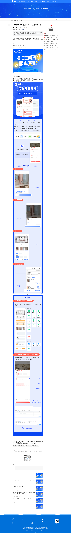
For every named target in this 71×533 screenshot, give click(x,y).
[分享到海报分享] (9, 47)
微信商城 (24, 446)
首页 (29, 1)
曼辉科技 (51, 27)
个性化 (28, 445)
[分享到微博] (9, 38)
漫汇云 (28, 530)
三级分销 (31, 446)
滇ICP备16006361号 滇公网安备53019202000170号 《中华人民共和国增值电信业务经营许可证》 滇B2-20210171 (35, 528)
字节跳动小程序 (20, 446)
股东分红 (37, 446)
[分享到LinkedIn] (9, 44)
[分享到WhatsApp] (9, 46)
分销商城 (40, 1)
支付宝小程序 (25, 445)
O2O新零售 (48, 1)
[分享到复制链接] (9, 33)
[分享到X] (9, 42)
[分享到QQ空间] (9, 34)
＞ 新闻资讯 (17, 20)
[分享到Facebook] (9, 41)
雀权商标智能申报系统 (39, 530)
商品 (21, 445)
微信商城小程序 (15, 446)
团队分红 (34, 446)
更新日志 (52, 1)
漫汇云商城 (27, 446)
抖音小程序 (19, 445)
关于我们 (56, 1)
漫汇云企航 (43, 530)
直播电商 (36, 1)
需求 (15, 445)
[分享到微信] (9, 39)
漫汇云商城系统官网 (31, 530)
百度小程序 (36, 445)
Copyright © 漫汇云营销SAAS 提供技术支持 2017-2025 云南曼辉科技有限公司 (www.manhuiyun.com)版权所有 (35, 527)
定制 (13, 445)
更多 (45, 530)
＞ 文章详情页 (20, 20)
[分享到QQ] (9, 36)
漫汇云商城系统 (35, 530)
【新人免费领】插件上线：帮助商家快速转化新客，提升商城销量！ (20, 451)
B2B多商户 (44, 1)
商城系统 (32, 1)
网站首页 (15, 20)
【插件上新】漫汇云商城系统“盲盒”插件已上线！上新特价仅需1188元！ (35, 451)
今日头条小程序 (32, 445)
